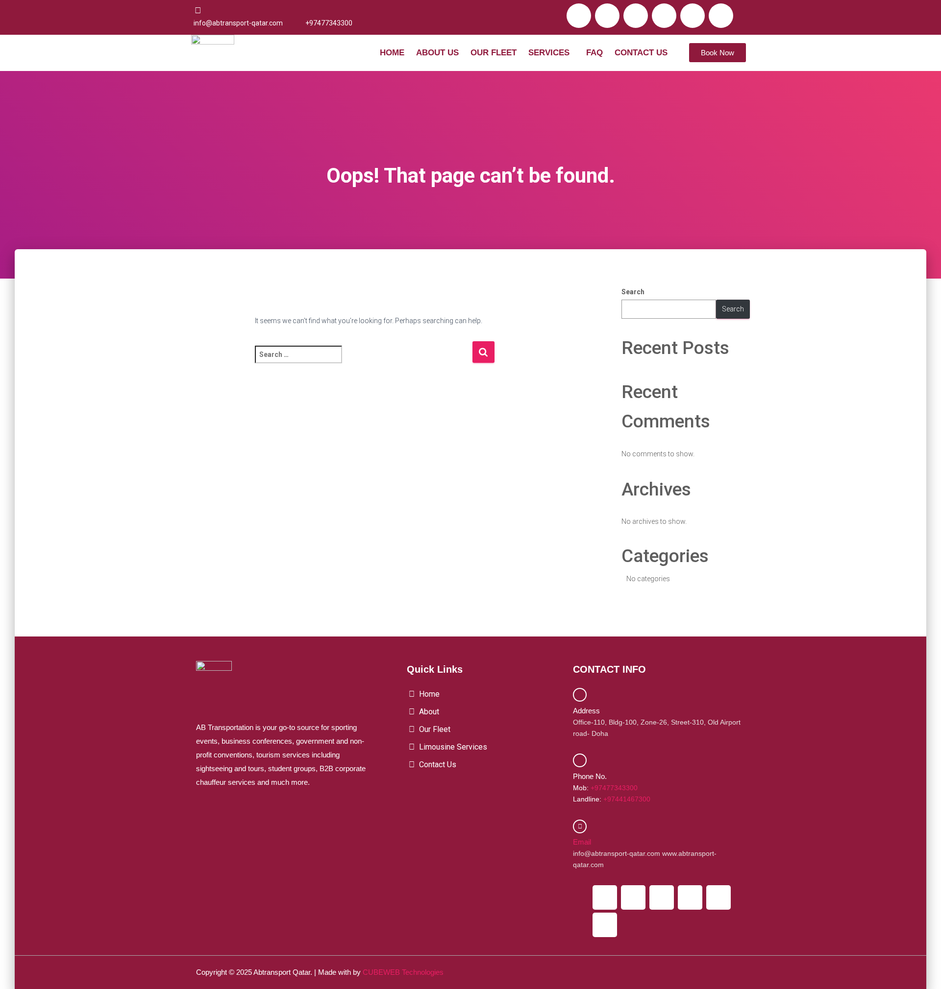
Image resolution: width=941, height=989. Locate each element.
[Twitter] (607, 15)
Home (392, 52)
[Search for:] (363, 361)
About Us (437, 52)
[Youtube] (664, 15)
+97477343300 (614, 788)
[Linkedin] (692, 15)
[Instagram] (635, 15)
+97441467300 (626, 799)
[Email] (580, 826)
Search (632, 292)
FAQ (594, 52)
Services (549, 52)
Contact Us (641, 52)
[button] (551, 52)
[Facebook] (579, 15)
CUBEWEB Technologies (403, 972)
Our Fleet (493, 52)
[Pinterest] (721, 15)
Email (582, 842)
